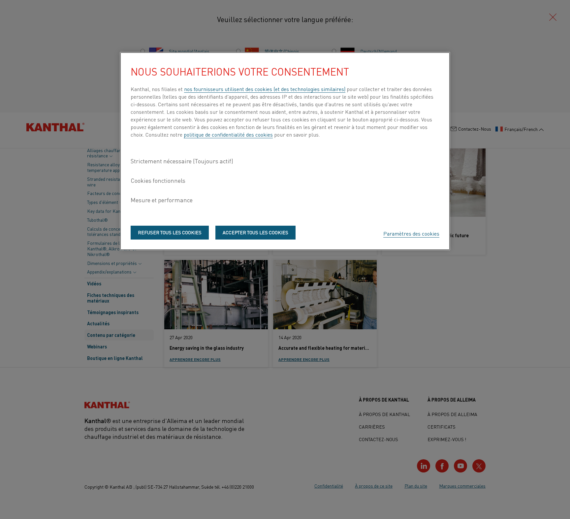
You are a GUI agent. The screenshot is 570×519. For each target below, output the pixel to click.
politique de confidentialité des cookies (228, 134)
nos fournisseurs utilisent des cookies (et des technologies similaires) (264, 88)
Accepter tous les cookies (255, 232)
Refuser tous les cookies (170, 232)
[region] (285, 151)
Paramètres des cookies (411, 233)
